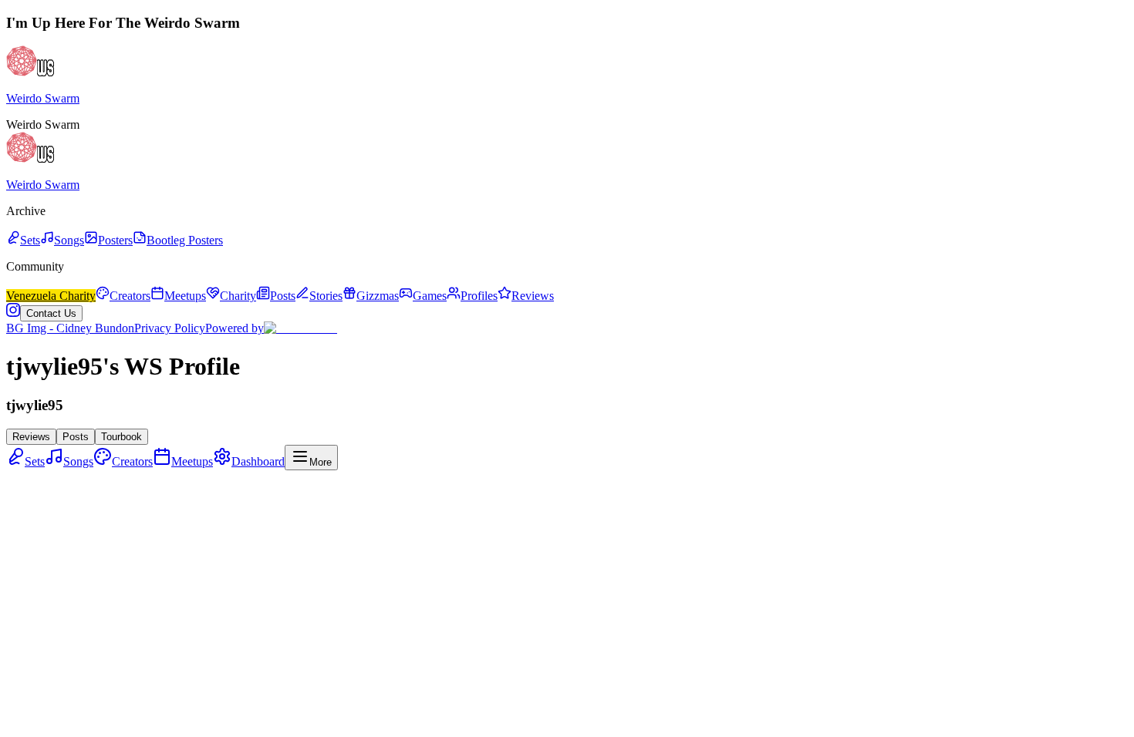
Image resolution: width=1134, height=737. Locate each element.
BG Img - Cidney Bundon (70, 328)
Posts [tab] (75, 437)
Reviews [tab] (31, 437)
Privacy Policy (169, 328)
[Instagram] (13, 312)
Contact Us (51, 313)
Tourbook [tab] (121, 437)
